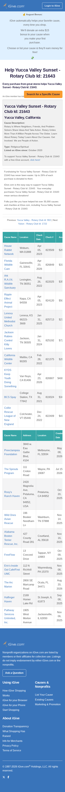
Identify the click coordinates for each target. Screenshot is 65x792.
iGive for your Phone (14, 705)
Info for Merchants (12, 741)
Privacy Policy (10, 745)
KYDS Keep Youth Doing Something (10, 378)
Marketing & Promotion (48, 704)
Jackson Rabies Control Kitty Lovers (9, 340)
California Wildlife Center (9, 359)
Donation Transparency (16, 726)
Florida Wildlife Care (8, 264)
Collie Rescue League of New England (9, 416)
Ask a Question (14, 673)
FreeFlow (9, 554)
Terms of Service (12, 750)
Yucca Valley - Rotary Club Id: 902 (34, 220)
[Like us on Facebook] (8, 777)
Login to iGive (52, 5)
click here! (35, 160)
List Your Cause (44, 694)
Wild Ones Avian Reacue (10, 519)
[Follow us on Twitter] (4, 777)
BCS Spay (10, 397)
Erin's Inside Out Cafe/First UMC (12, 569)
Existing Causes (44, 699)
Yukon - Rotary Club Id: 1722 (32, 223)
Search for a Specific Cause (43, 94)
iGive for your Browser (15, 700)
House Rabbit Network (9, 250)
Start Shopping (11, 710)
